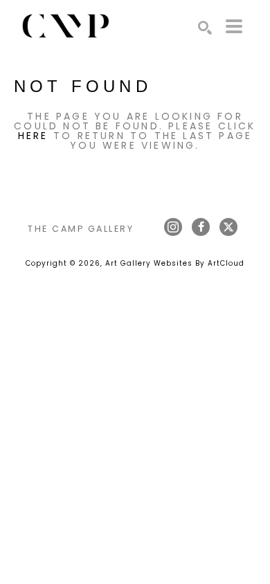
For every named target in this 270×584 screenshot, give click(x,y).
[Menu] (234, 26)
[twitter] (228, 227)
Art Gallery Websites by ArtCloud (174, 263)
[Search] (205, 28)
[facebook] (201, 227)
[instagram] (173, 227)
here (33, 136)
